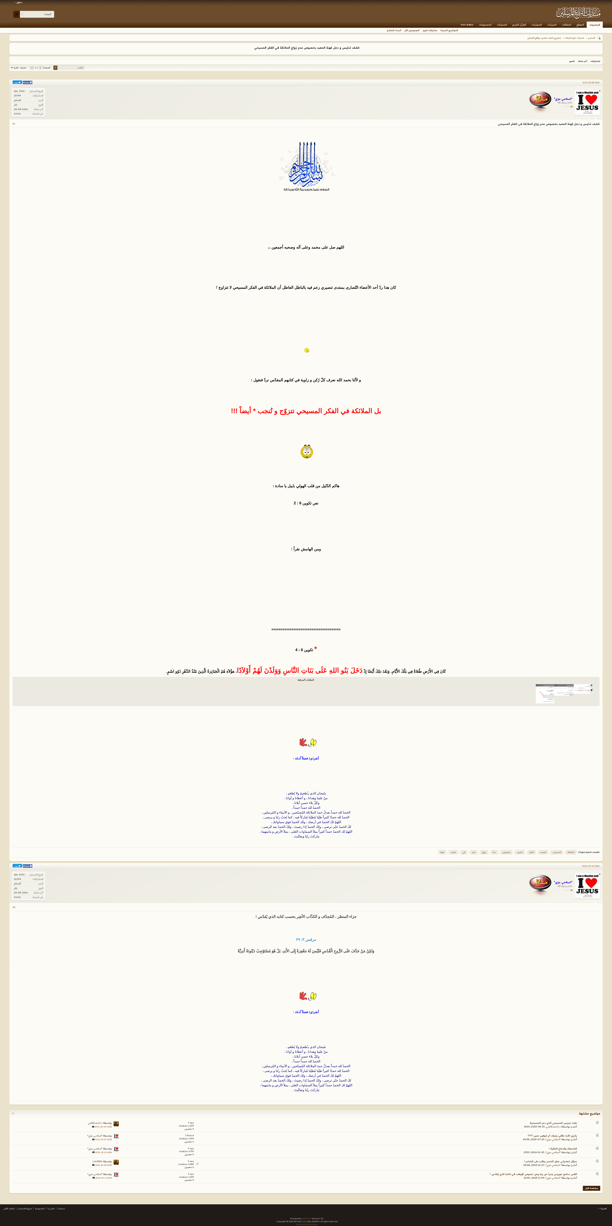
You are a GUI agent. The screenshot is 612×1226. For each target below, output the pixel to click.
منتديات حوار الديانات (574, 38)
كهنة (442, 852)
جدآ (494, 852)
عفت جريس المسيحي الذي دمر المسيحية (553, 1122)
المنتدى (591, 38)
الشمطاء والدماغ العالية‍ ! (563, 1148)
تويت (16, 82)
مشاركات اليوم (430, 30)
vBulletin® (306, 1218)
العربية (603, 1208)
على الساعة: (37, 113)
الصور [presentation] (572, 61)
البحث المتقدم (394, 30)
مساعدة (61, 1208)
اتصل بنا (51, 1208)
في (464, 852)
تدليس (520, 852)
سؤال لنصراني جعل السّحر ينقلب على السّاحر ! (550, 1161)
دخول (19, 2)
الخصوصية (39, 1208)
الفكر (531, 852)
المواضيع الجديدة (449, 30)
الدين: (40, 100)
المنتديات (594, 24)
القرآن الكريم (519, 24)
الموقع (580, 24)
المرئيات (552, 24)
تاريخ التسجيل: (36, 91)
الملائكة (571, 852)
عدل (473, 852)
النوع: (40, 104)
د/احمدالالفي (553, 1126)
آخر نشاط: (38, 109)
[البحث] (16, 14)
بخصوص (506, 852)
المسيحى (557, 852)
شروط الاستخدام (25, 1208)
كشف (453, 852)
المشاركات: (37, 95)
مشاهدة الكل (591, 1188)
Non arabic (467, 24)
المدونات (502, 24)
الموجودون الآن (411, 30)
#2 (14, 907)
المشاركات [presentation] (595, 61)
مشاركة (26, 82)
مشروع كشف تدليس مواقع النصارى (544, 38)
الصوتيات (537, 24)
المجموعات (485, 24)
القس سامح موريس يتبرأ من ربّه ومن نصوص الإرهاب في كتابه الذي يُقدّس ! (533, 1174)
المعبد (543, 852)
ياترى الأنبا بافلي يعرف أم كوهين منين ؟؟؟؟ (552, 1135)
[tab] (595, 61)
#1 (14, 123)
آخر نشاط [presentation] (582, 61)
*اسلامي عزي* (553, 1139)
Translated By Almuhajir (307, 1224)
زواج (484, 852)
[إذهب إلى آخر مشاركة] (93, 1126)
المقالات (566, 24)
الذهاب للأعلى (9, 1208)
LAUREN (97, 1161)
